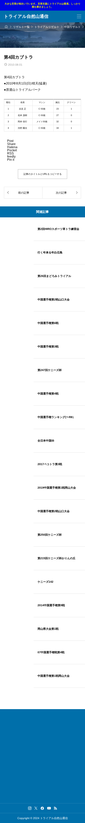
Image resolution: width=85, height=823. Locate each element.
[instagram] (29, 808)
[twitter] (35, 808)
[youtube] (49, 808)
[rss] (55, 808)
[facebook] (42, 808)
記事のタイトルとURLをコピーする (43, 174)
